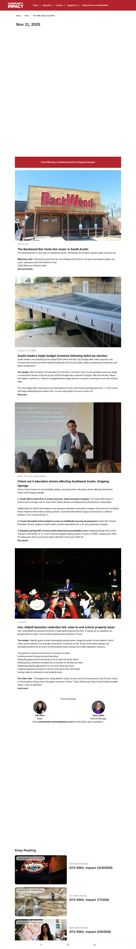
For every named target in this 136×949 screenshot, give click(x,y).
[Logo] (16, 5)
